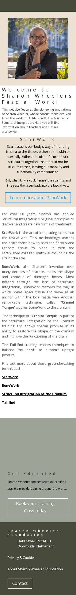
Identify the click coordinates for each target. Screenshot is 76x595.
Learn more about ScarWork (38, 197)
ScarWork (38, 139)
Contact (20, 583)
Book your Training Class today (35, 507)
